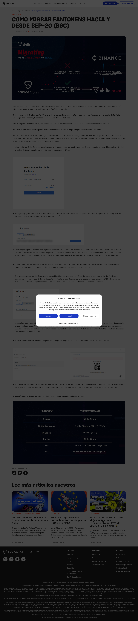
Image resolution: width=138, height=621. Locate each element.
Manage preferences (89, 316)
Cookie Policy (63, 323)
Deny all (69, 316)
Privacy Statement (73, 323)
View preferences (84, 309)
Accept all (48, 316)
